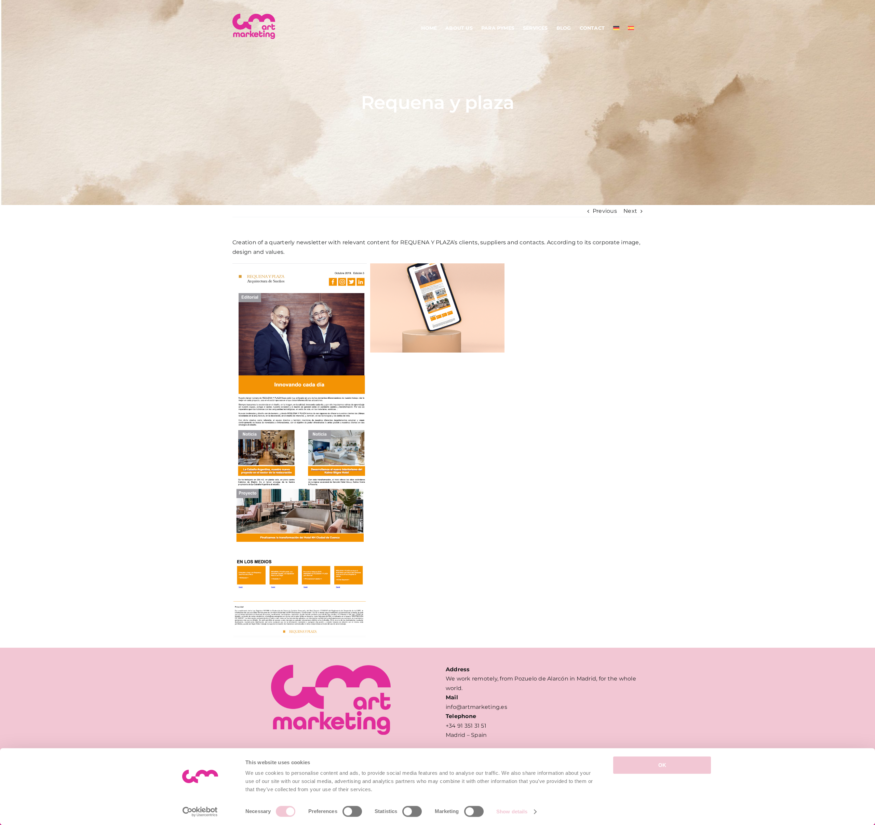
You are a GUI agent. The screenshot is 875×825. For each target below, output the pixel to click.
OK (662, 765)
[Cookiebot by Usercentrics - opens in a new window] (200, 812)
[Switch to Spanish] (631, 28)
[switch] (352, 811)
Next (630, 211)
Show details (511, 811)
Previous (605, 211)
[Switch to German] (616, 28)
